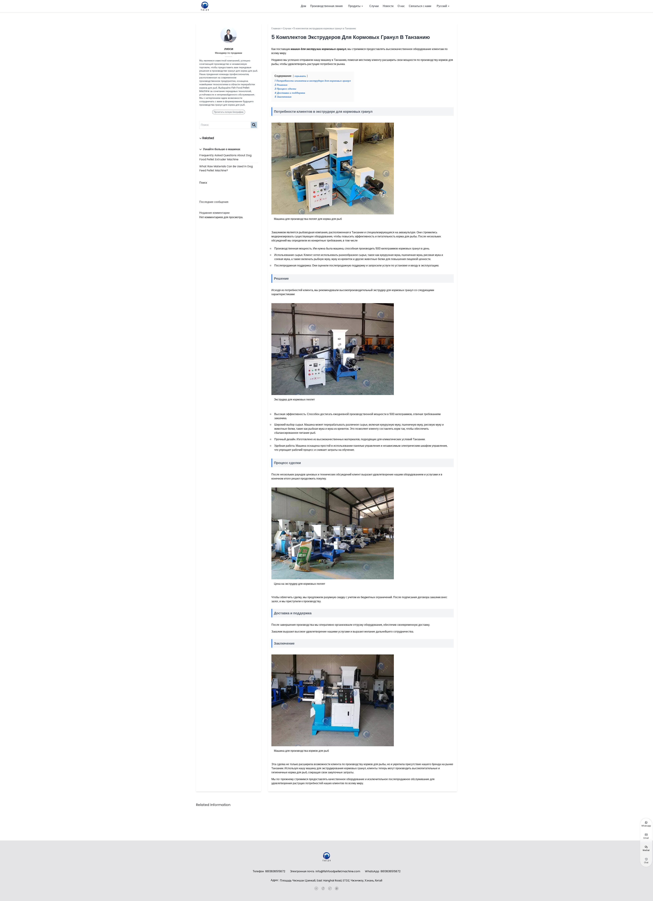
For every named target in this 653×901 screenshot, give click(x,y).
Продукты (354, 6)
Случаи (374, 6)
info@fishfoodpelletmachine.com (338, 871)
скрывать (300, 76)
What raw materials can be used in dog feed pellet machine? (226, 168)
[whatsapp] (336, 888)
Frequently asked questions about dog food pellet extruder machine (225, 157)
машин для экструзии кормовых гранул (318, 49)
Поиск (203, 183)
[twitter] (330, 888)
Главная (276, 28)
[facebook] (323, 888)
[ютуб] (316, 888)
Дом (303, 6)
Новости (388, 6)
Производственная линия (326, 6)
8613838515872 (275, 871)
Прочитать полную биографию (229, 112)
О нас (401, 6)
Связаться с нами (420, 6)
